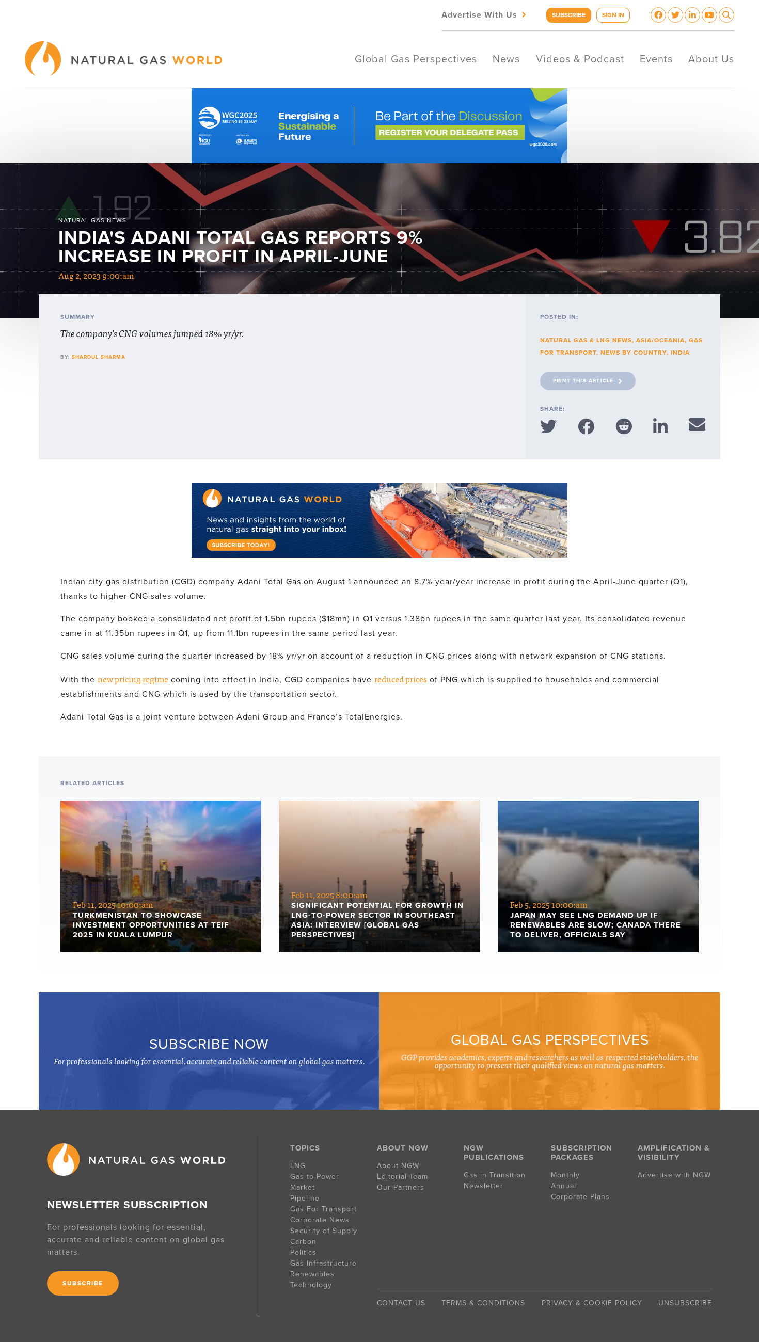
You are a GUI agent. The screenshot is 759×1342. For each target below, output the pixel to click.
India (680, 352)
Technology (311, 1285)
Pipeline (306, 1198)
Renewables (312, 1274)
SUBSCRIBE (569, 15)
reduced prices (400, 678)
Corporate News (320, 1220)
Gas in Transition (495, 1175)
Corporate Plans (580, 1196)
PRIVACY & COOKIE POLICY (592, 1303)
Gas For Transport (323, 1209)
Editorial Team (402, 1176)
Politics (303, 1252)
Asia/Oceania (660, 340)
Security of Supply (323, 1230)
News (506, 59)
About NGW (398, 1165)
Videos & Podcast (580, 59)
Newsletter (483, 1185)
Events (656, 59)
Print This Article (583, 381)
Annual (563, 1185)
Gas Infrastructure (323, 1263)
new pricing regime (133, 678)
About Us (711, 59)
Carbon (303, 1241)
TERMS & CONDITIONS (483, 1303)
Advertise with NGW (674, 1175)
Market (302, 1187)
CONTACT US (401, 1303)
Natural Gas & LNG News (586, 340)
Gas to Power (314, 1176)
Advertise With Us (484, 14)
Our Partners (400, 1187)
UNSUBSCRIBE (685, 1303)
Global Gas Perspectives (416, 59)
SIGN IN (613, 15)
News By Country (633, 352)
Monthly (565, 1175)
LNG (298, 1165)
